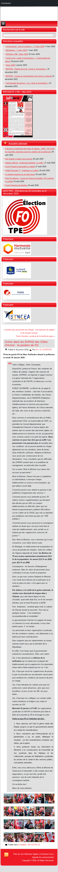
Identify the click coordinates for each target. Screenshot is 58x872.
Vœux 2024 (10, 65)
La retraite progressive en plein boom (20, 174)
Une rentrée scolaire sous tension (18, 159)
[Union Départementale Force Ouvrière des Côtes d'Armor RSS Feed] (6, 855)
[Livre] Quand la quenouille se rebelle (20, 167)
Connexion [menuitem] (6, 3)
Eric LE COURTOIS (44, 350)
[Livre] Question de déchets (16, 185)
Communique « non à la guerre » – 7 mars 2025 (24, 46)
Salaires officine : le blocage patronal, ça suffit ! (24, 163)
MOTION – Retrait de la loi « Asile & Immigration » (26, 69)
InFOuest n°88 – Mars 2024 (16, 54)
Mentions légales (32, 854)
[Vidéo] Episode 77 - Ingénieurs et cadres (22, 170)
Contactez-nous (46, 854)
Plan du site (18, 854)
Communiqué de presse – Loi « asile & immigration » (27, 83)
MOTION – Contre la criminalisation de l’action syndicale (28, 76)
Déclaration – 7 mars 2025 (16, 50)
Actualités (22, 845)
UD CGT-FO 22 (34, 845)
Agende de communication (43, 857)
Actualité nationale (18, 143)
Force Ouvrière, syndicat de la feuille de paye (34, 336)
